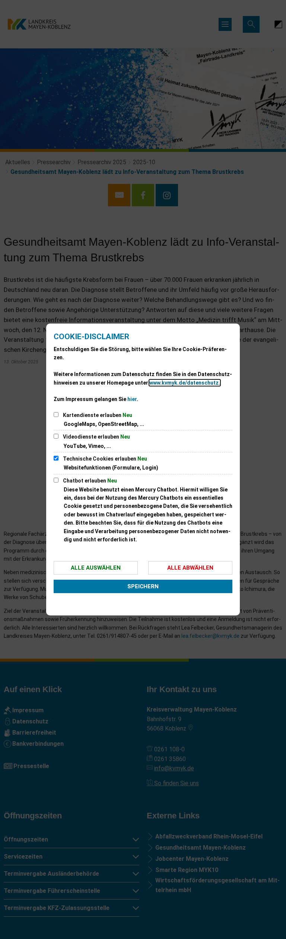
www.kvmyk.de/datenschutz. (184, 383)
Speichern (143, 586)
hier (132, 399)
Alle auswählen (96, 567)
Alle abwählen (190, 567)
